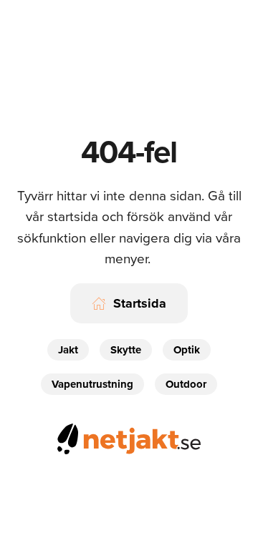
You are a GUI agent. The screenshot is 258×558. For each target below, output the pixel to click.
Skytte (125, 350)
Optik (186, 350)
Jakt (68, 350)
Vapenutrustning (92, 384)
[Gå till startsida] (129, 436)
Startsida (139, 303)
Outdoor (186, 384)
